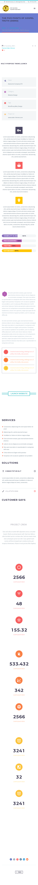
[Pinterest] (17, 859)
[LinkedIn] (24, 859)
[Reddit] (27, 859)
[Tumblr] (21, 859)
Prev (19, 872)
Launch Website (19, 394)
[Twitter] (14, 859)
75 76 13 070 (33, 2)
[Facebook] (11, 859)
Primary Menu (34, 8)
